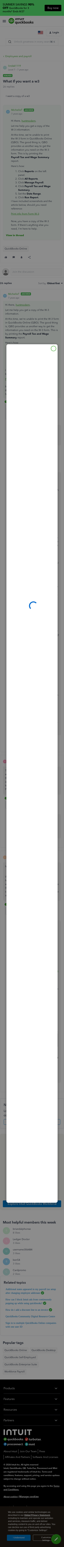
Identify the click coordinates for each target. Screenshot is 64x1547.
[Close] (53, 348)
